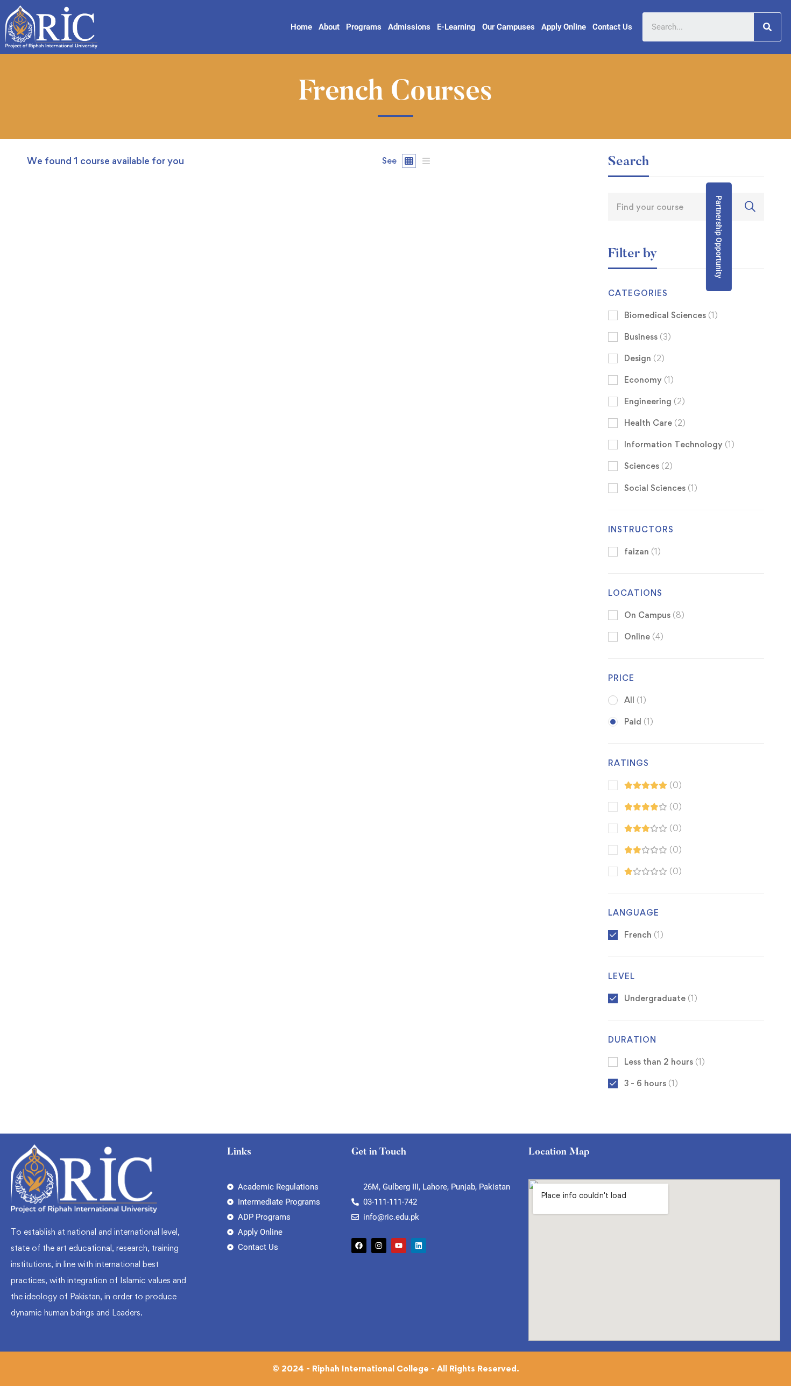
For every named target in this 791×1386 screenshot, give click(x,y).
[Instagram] (378, 1245)
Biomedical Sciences (671, 315)
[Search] (767, 27)
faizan (38, 583)
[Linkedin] (418, 1245)
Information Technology (679, 444)
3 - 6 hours (651, 1083)
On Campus (654, 615)
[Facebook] (358, 1245)
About (329, 27)
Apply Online (563, 27)
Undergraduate (660, 998)
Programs (364, 27)
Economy (649, 380)
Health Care (655, 423)
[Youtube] (398, 1245)
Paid (638, 721)
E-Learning (456, 27)
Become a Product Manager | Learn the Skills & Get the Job (153, 601)
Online (643, 636)
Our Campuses (508, 27)
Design (644, 358)
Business (647, 337)
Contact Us (612, 27)
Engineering (654, 401)
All (635, 700)
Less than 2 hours (664, 1062)
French (643, 935)
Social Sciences (660, 488)
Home (301, 27)
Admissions (409, 27)
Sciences (648, 466)
